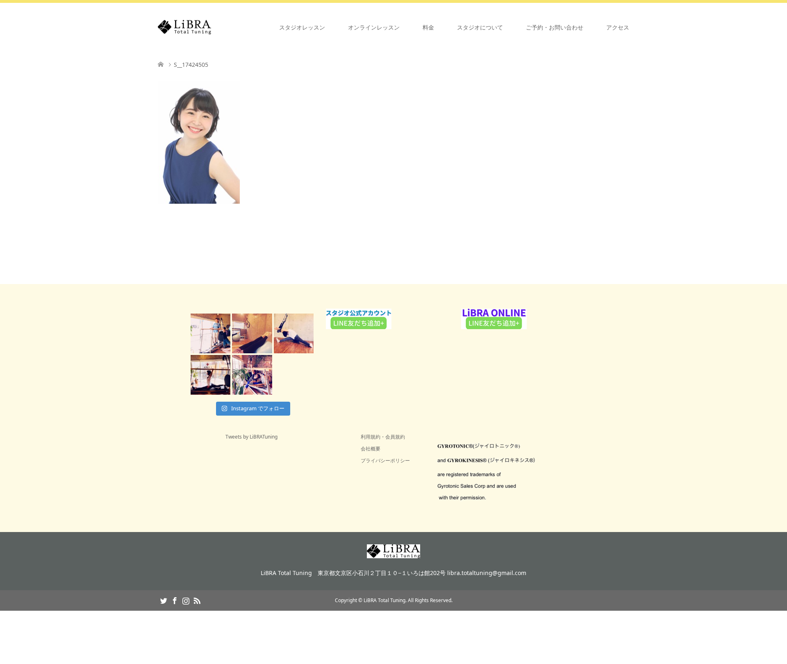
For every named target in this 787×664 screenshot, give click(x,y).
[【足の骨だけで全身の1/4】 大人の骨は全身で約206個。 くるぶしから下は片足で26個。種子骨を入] (252, 333)
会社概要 (370, 448)
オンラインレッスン (374, 27)
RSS (197, 600)
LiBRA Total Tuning (384, 600)
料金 (428, 27)
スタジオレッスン (302, 27)
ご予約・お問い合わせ (554, 27)
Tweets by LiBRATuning (251, 436)
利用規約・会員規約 (383, 436)
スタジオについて (480, 27)
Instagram (186, 600)
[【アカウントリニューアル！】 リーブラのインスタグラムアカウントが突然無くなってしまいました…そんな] (252, 375)
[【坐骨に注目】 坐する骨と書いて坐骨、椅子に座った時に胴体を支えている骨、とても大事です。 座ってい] (294, 333)
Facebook (175, 600)
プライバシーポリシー (385, 460)
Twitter (163, 600)
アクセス (617, 27)
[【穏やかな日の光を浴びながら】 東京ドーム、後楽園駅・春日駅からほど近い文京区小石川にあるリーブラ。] (210, 333)
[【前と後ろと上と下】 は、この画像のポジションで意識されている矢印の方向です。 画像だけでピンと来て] (210, 375)
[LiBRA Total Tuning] (211, 27)
